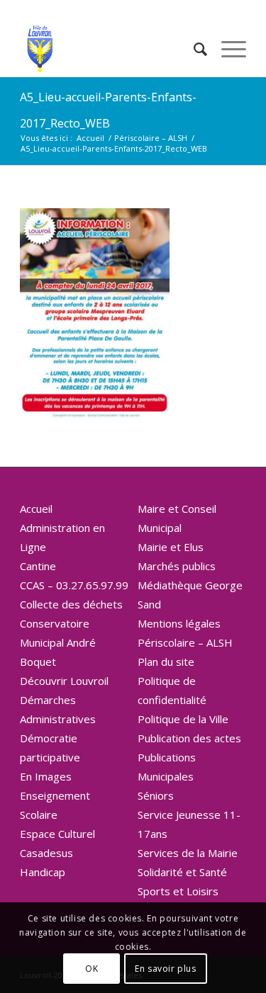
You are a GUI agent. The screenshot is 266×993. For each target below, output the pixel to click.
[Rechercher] (193, 49)
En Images (46, 776)
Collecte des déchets (71, 604)
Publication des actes (189, 738)
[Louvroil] (110, 49)
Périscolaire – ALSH (185, 642)
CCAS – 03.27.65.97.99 (74, 585)
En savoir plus (165, 969)
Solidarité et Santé (182, 872)
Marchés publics (177, 566)
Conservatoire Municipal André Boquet (58, 642)
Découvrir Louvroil (64, 681)
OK (91, 969)
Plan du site (166, 661)
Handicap (42, 872)
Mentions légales (179, 623)
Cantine (38, 566)
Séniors (156, 795)
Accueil (36, 508)
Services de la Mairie (188, 853)
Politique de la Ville (183, 719)
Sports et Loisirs (178, 891)
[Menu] (226, 49)
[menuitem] (193, 49)
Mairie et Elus (171, 547)
